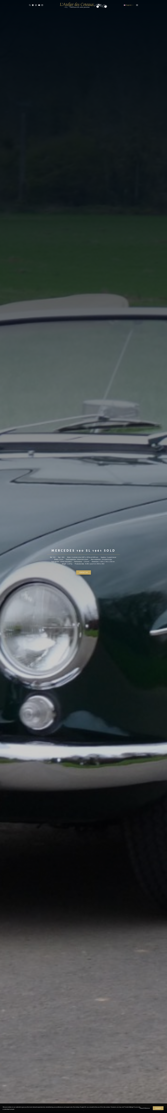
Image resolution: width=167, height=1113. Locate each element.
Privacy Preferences (145, 1108)
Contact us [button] (83, 572)
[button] (30, 5)
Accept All (158, 1108)
